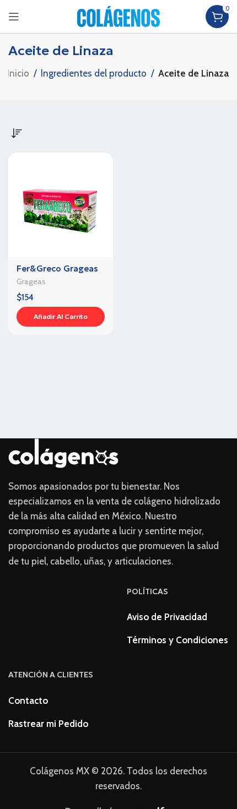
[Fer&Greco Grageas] (60, 205)
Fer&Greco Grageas (57, 268)
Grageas (31, 281)
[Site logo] (118, 15)
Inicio (18, 73)
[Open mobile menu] (14, 17)
